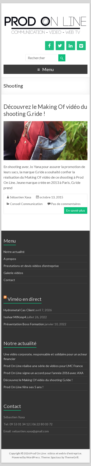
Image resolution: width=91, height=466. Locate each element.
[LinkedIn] (70, 45)
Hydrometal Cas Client (19, 310)
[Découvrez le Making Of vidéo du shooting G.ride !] (45, 123)
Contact (9, 280)
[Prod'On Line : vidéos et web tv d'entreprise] (45, 9)
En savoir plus (75, 210)
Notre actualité (14, 252)
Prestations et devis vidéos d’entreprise (31, 266)
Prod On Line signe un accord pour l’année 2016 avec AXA (43, 373)
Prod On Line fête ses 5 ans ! (24, 387)
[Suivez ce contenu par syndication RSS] (5, 299)
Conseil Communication (26, 204)
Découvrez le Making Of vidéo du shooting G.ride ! (38, 380)
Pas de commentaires (66, 204)
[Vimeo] (81, 45)
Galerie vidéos (13, 273)
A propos (10, 259)
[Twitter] (60, 45)
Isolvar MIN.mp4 (15, 317)
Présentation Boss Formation (24, 324)
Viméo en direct (25, 299)
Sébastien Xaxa (20, 197)
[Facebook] (49, 45)
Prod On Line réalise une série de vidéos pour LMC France (43, 366)
